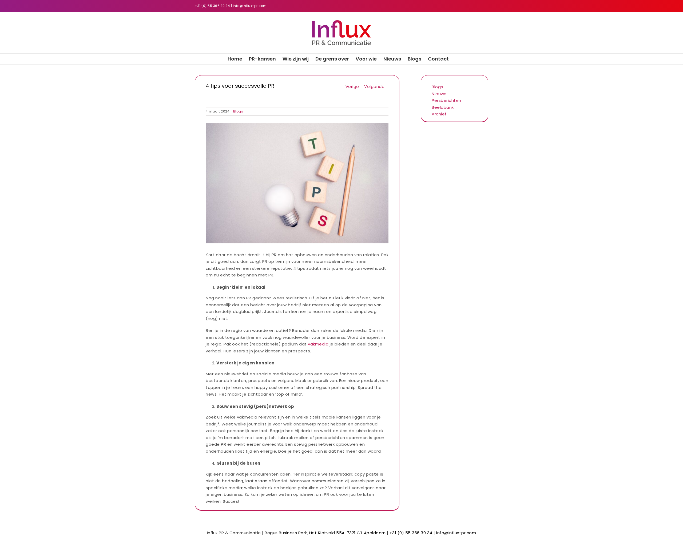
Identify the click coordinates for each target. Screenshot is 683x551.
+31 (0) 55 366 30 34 (212, 5)
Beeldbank (443, 107)
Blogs (238, 111)
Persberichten (446, 100)
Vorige (352, 86)
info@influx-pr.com (250, 5)
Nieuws (439, 93)
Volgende (374, 86)
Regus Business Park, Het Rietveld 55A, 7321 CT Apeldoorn (325, 533)
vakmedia (318, 344)
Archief (439, 114)
